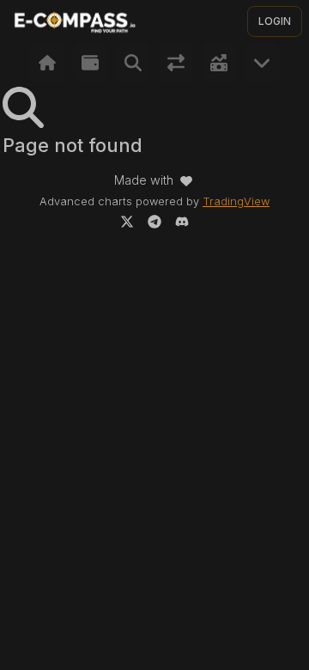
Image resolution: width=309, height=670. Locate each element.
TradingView (236, 201)
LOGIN (274, 21)
